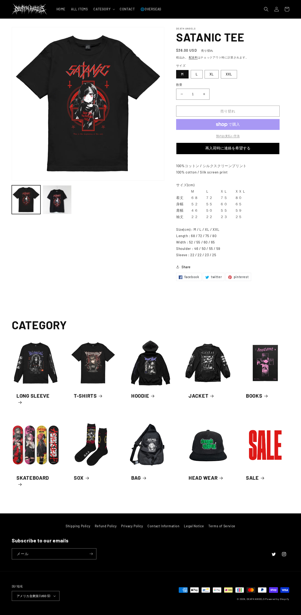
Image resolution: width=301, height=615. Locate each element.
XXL (229, 74)
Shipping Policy (78, 526)
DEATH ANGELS (256, 599)
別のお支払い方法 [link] (228, 135)
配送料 (193, 57)
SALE (252, 478)
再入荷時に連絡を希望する (227, 148)
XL (212, 74)
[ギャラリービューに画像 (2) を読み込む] (57, 199)
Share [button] (186, 267)
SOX (79, 478)
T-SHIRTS (85, 395)
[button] (104, 9)
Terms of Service (221, 526)
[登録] (91, 553)
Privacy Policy (132, 526)
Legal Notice (194, 526)
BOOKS (254, 395)
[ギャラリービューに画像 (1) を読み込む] (26, 199)
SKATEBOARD (32, 478)
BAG (136, 478)
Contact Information (163, 526)
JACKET (198, 395)
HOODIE (140, 395)
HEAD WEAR (203, 478)
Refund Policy (106, 526)
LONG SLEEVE (33, 395)
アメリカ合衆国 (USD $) (33, 596)
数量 (179, 85)
